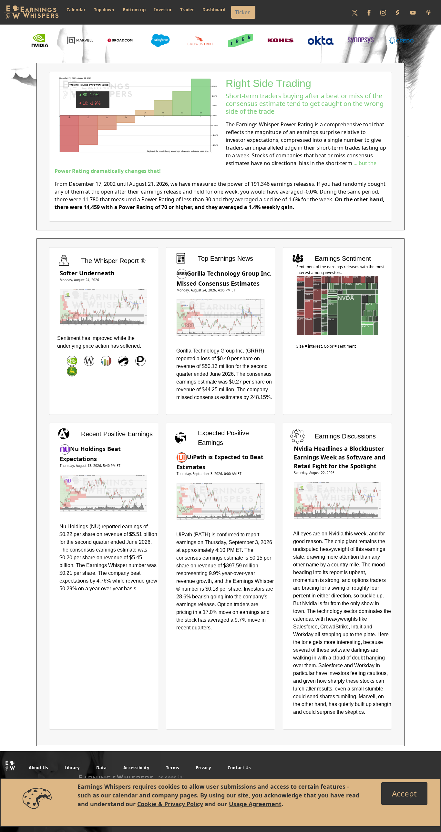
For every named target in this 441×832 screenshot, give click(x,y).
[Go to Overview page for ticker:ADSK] (123, 361)
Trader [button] (187, 10)
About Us (38, 768)
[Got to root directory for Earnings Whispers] (31, 12)
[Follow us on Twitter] (354, 12)
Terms (172, 768)
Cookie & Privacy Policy (170, 804)
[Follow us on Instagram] (383, 12)
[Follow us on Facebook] (369, 12)
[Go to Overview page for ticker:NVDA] (72, 361)
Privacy (203, 768)
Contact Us (239, 768)
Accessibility (136, 768)
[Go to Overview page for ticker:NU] (65, 449)
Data (101, 768)
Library (72, 768)
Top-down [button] (104, 10)
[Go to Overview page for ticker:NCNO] (106, 361)
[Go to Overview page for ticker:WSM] (89, 361)
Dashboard (213, 10)
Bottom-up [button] (134, 10)
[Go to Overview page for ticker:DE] (72, 371)
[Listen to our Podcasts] (428, 12)
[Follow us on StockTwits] (397, 12)
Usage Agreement (255, 804)
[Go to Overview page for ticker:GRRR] (182, 273)
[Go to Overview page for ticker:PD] (140, 361)
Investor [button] (163, 10)
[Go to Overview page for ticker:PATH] (182, 457)
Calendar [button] (76, 10)
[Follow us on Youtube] (413, 12)
